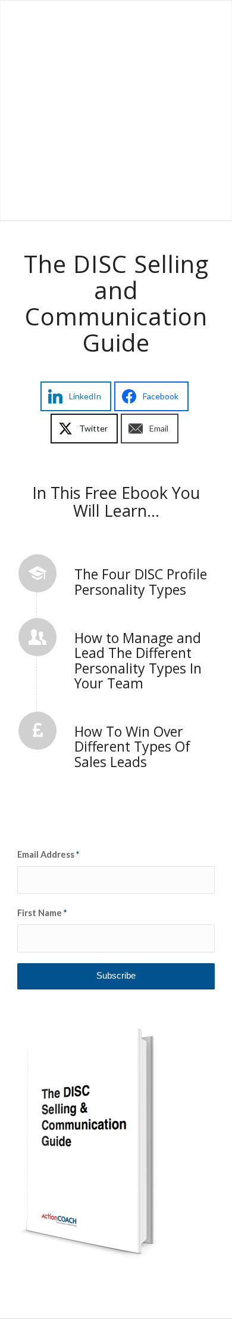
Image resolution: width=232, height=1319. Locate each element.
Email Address (48, 854)
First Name (42, 912)
